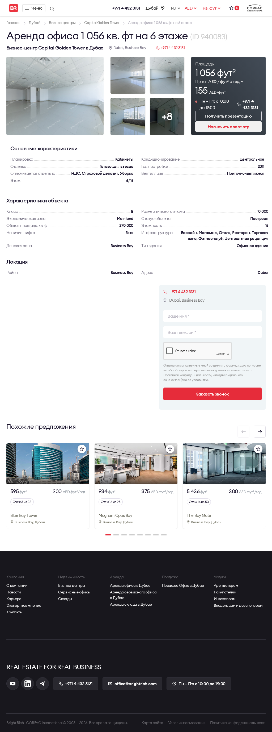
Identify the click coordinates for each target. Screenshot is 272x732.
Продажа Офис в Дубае (183, 585)
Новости (13, 592)
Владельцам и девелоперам (238, 605)
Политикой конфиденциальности (187, 375)
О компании (17, 585)
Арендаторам (226, 585)
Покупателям (225, 592)
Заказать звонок (212, 394)
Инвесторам (225, 598)
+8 (167, 116)
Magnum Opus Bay (115, 515)
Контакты (14, 612)
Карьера (14, 598)
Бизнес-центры (71, 585)
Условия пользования (186, 722)
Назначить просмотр (228, 126)
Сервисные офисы (74, 592)
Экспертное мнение (23, 605)
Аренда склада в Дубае (131, 604)
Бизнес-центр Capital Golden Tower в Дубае (55, 48)
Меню (36, 8)
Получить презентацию (228, 116)
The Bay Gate (199, 515)
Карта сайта (152, 722)
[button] (260, 432)
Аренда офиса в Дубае (130, 585)
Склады (65, 598)
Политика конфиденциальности (238, 722)
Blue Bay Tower (23, 515)
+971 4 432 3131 (126, 8)
